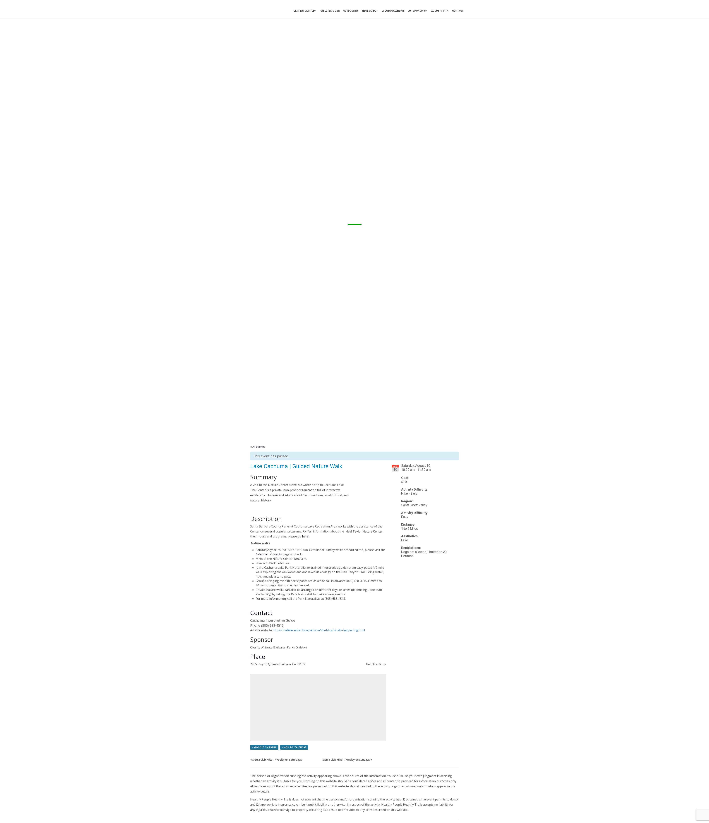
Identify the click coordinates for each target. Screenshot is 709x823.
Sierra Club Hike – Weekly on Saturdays (276, 759)
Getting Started (304, 10)
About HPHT (439, 10)
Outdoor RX (350, 10)
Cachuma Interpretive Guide (272, 620)
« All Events (257, 446)
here (305, 536)
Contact (457, 10)
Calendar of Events (269, 554)
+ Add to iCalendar (294, 747)
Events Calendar (393, 10)
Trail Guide (369, 10)
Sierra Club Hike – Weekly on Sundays (347, 759)
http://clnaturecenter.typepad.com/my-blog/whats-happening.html (319, 630)
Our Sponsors (416, 10)
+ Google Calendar (264, 747)
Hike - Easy (409, 493)
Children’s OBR (330, 10)
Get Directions (376, 664)
